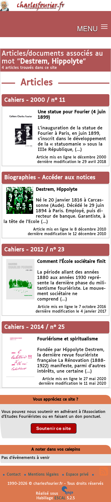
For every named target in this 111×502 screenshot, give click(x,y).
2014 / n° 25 (47, 327)
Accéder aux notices (68, 178)
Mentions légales (44, 474)
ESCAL (59, 498)
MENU (87, 28)
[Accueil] (55, 10)
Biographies (21, 178)
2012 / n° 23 (47, 250)
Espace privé (78, 474)
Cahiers (15, 100)
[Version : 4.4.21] (67, 494)
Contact (14, 474)
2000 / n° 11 (47, 100)
